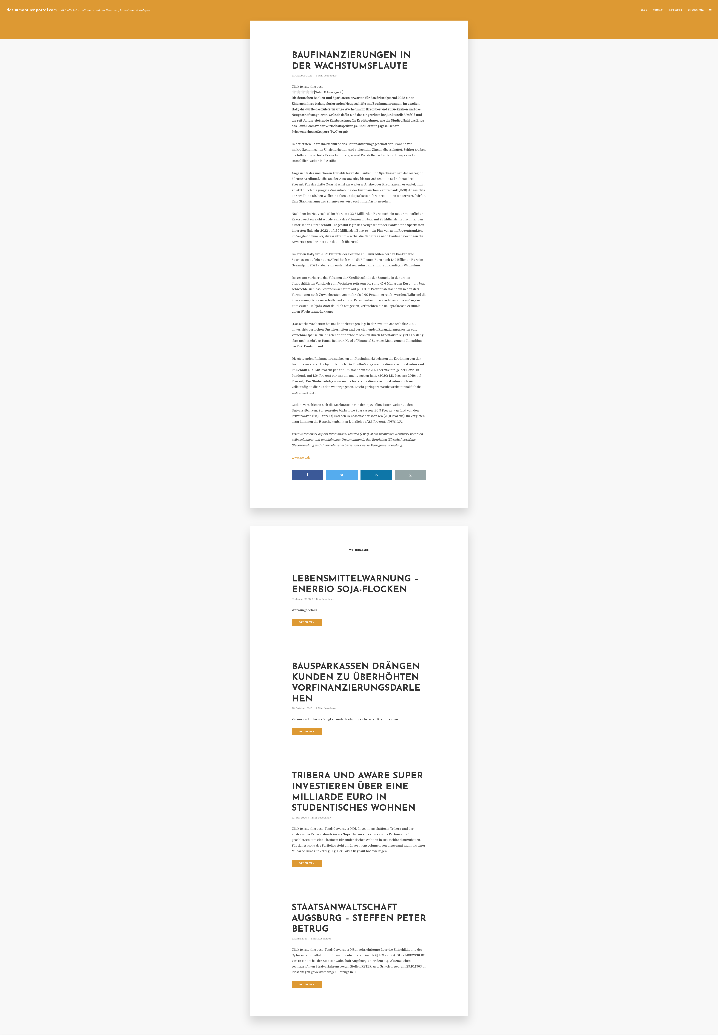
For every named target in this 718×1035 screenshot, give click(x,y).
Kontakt (658, 10)
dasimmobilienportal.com (32, 10)
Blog (644, 10)
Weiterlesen (306, 622)
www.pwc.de (301, 457)
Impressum (675, 10)
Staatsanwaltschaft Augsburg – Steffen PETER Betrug (359, 918)
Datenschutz (696, 10)
